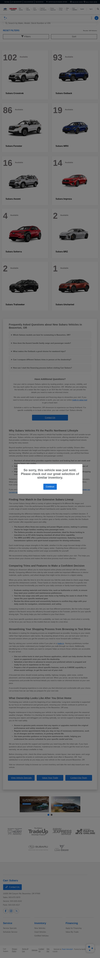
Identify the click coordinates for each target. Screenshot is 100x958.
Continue (50, 487)
